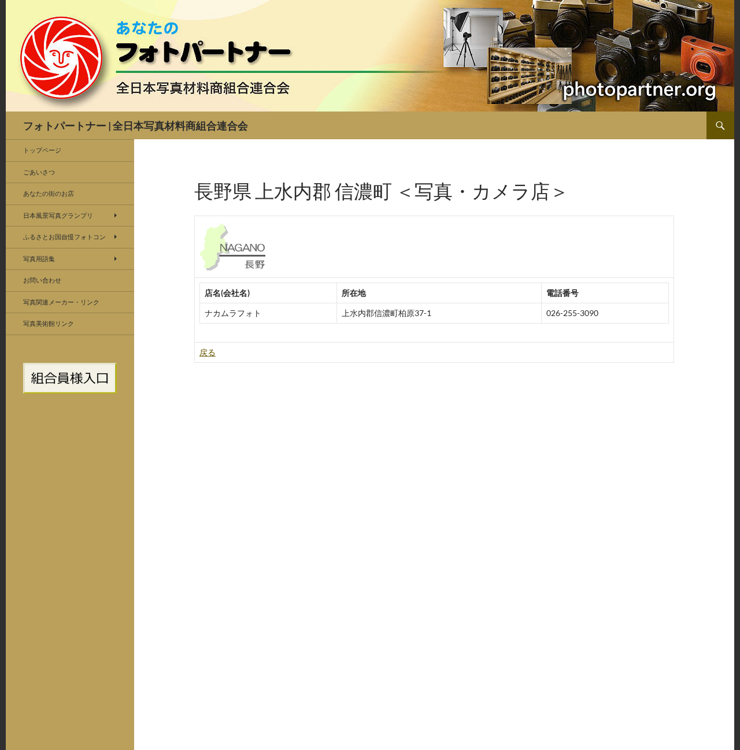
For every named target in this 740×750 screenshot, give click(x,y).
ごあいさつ (39, 172)
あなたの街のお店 (48, 193)
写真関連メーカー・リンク (61, 302)
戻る (207, 352)
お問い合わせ (42, 280)
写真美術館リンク (48, 323)
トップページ (42, 150)
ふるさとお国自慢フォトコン (64, 236)
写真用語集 (39, 258)
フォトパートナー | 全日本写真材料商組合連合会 (135, 125)
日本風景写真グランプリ (58, 215)
